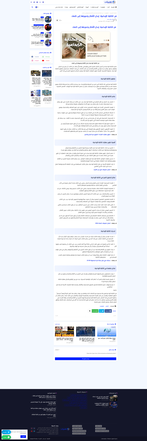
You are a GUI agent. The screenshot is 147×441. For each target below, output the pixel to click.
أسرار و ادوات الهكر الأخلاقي (76, 395)
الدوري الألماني (83, 400)
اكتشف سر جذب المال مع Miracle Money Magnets (47, 99)
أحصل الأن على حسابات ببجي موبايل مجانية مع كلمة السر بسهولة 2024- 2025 (43, 409)
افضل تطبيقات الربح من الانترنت (102, 169)
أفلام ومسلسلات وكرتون (81, 397)
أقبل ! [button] (23, 437)
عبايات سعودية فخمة (100, 428)
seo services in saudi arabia (79, 433)
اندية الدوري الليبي (73, 402)
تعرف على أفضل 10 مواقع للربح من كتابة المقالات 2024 (44, 415)
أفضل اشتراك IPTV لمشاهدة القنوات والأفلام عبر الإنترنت (101, 404)
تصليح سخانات (83, 408)
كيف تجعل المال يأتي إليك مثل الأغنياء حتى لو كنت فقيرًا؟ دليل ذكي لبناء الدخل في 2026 (86, 340)
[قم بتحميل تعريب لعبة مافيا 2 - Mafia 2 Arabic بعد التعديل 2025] (48, 42)
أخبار (109, 7)
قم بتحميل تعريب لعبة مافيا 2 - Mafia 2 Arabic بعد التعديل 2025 (37, 43)
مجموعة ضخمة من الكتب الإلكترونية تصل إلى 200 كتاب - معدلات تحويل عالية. (64, 340)
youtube (47, 60)
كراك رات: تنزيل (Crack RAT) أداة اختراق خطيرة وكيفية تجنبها (38, 28)
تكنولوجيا (103, 7)
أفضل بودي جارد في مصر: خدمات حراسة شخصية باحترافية (100, 397)
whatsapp (47, 57)
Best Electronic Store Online (79, 431)
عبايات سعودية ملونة (77, 428)
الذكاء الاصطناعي (74, 400)
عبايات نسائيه (99, 426)
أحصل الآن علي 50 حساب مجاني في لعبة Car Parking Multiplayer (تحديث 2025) (37, 36)
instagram (37, 60)
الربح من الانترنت (66, 400)
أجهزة (87, 7)
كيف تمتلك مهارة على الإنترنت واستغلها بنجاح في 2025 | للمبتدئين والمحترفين (35, 100)
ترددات (66, 405)
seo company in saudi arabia (102, 431)
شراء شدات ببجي (59, 7)
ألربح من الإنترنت (94, 7)
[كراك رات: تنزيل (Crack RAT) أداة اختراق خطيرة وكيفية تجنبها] (48, 27)
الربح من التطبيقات (82, 402)
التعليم (107, 306)
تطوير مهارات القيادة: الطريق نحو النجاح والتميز (97, 134)
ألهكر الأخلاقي (80, 7)
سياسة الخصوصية (34, 438)
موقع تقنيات (103, 439)
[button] (32, 7)
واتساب (94, 311)
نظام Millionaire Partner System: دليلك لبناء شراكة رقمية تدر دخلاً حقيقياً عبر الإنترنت (36, 80)
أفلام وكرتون (72, 7)
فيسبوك (107, 311)
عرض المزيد (57, 324)
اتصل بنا (40, 438)
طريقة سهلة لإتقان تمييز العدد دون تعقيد (106, 339)
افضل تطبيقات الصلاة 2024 (102, 223)
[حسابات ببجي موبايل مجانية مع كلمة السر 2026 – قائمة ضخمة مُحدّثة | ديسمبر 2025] (48, 19)
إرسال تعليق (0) (85, 359)
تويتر (101, 311)
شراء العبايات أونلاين (77, 426)
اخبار (73, 397)
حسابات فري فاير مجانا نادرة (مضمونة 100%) (98, 260)
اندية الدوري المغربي (82, 405)
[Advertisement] (85, 376)
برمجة (66, 7)
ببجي (75, 405)
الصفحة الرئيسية (113, 13)
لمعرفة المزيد (23, 433)
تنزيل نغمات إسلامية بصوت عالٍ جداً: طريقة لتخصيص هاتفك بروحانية (43, 402)
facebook (37, 57)
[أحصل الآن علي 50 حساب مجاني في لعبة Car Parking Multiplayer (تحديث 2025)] (48, 35)
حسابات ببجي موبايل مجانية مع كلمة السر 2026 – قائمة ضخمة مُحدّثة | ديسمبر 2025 (38, 20)
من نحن (44, 438)
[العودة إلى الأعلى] (143, 438)
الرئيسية (113, 7)
